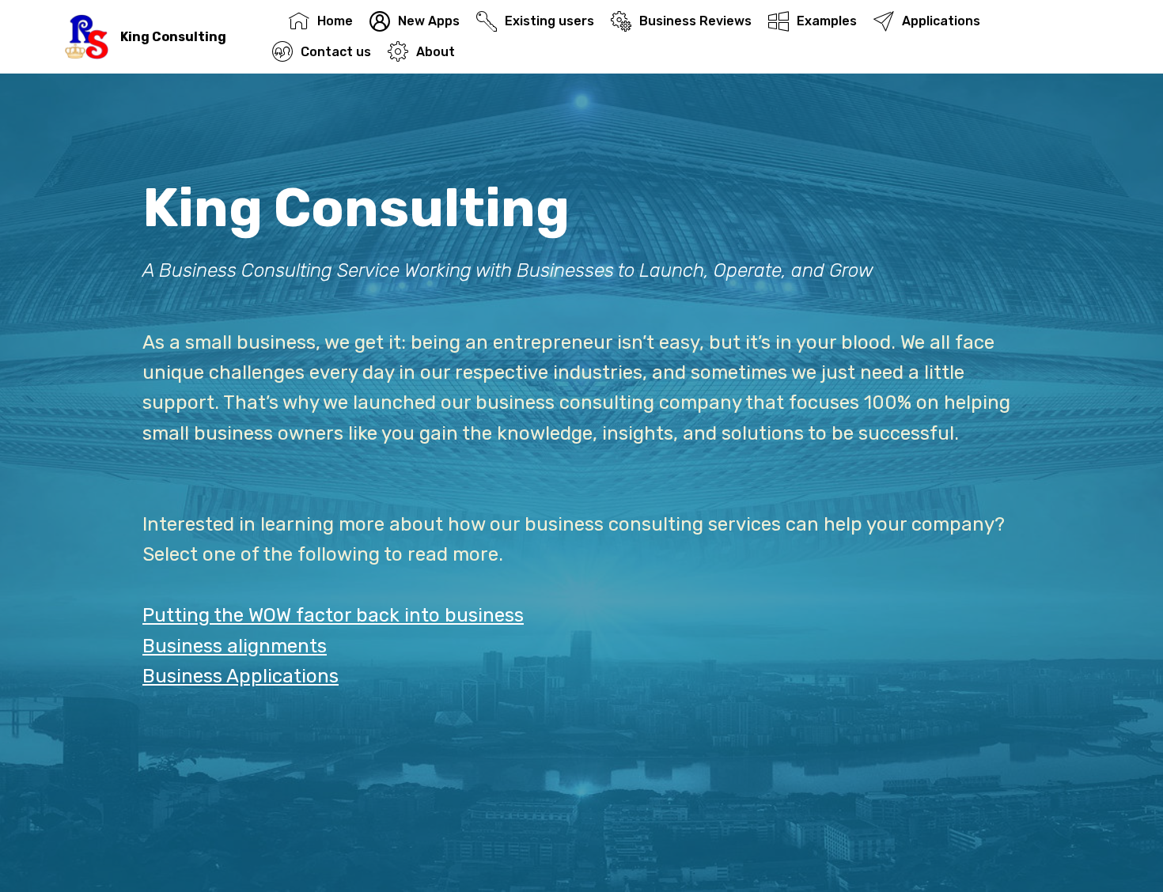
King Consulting (173, 36)
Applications (941, 20)
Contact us (336, 51)
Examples (827, 20)
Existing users (549, 20)
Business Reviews (695, 20)
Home (335, 20)
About (435, 51)
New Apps (429, 20)
